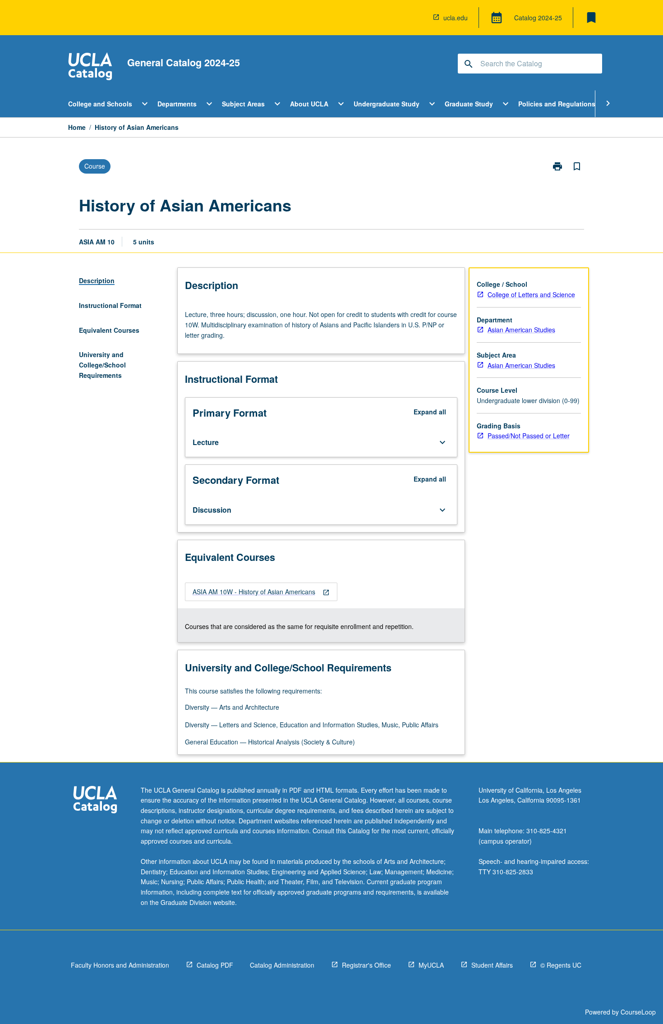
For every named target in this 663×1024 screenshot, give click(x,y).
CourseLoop (638, 1011)
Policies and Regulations (556, 103)
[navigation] (261, 592)
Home (77, 127)
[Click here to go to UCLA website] (95, 800)
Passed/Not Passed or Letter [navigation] (529, 435)
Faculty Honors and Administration (120, 964)
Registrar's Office (366, 964)
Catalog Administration (282, 964)
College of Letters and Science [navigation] (531, 294)
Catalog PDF (215, 964)
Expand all (430, 411)
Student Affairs (492, 964)
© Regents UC (560, 964)
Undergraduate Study (386, 103)
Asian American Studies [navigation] (521, 329)
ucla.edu (455, 17)
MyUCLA (431, 964)
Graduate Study (469, 103)
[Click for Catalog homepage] (90, 67)
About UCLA (309, 103)
